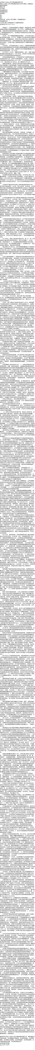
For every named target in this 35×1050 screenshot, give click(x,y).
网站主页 (2, 7)
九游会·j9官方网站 (11, 19)
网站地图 (30, 1036)
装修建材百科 (4, 12)
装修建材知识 (4, 10)
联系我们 (2, 13)
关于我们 (2, 8)
